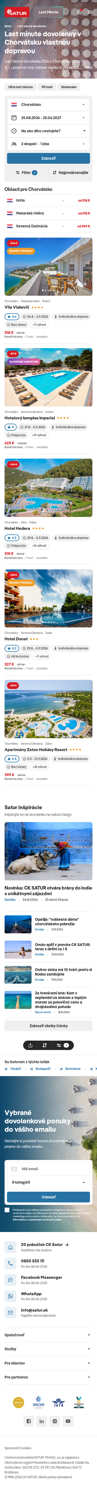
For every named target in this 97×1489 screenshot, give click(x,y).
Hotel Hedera (17, 528)
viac (88, 67)
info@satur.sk (34, 1310)
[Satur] (17, 12)
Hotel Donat (16, 638)
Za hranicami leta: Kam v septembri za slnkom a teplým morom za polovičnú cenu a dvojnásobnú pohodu (60, 1000)
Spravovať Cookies (18, 1448)
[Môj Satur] (79, 12)
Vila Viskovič (17, 307)
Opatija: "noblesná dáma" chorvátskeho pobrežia (57, 921)
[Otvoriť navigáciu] (90, 12)
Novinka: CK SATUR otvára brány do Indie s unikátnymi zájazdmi (48, 890)
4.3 (14, 538)
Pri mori (47, 87)
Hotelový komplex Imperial (30, 417)
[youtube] (68, 1421)
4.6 (14, 317)
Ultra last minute (20, 87)
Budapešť (42, 1069)
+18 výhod (39, 767)
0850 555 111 (32, 1260)
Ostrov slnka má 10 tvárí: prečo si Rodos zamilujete (63, 972)
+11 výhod (39, 325)
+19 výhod (39, 435)
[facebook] (28, 1421)
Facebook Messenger (41, 1277)
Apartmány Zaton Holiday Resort (36, 749)
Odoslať (49, 1197)
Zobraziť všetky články (49, 1025)
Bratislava (73, 1069)
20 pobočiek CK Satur (42, 1244)
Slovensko (69, 87)
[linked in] (41, 1421)
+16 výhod (39, 546)
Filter (28, 172)
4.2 (14, 648)
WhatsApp (31, 1293)
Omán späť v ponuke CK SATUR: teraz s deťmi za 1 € (63, 947)
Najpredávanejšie (73, 172)
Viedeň (15, 1069)
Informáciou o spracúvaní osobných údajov (37, 1219)
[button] (48, 104)
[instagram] (54, 1421)
